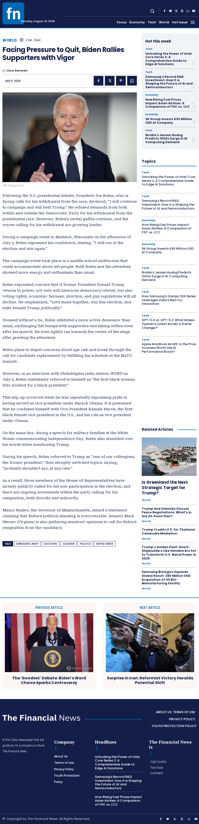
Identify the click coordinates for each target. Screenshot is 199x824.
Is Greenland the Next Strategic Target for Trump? (165, 487)
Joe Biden (68, 544)
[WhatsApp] (132, 81)
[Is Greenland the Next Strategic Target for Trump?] (169, 457)
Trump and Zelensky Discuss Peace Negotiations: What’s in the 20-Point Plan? (166, 512)
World (9, 40)
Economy (151, 95)
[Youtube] (194, 11)
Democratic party (27, 544)
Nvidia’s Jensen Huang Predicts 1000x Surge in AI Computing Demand (166, 138)
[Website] (182, 11)
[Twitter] (176, 11)
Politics (85, 544)
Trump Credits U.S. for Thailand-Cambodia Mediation (169, 531)
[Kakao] (170, 11)
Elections (50, 544)
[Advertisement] (170, 387)
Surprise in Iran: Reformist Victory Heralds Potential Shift (150, 680)
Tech (148, 49)
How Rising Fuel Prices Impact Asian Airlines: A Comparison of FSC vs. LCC (167, 103)
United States (104, 544)
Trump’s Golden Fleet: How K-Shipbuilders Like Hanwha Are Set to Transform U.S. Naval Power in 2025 (169, 553)
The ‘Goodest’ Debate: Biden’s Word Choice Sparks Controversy (49, 680)
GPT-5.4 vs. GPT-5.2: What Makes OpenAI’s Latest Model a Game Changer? (168, 324)
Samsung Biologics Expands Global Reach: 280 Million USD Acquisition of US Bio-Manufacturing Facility (166, 577)
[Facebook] (164, 11)
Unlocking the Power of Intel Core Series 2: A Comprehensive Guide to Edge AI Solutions (168, 59)
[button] (152, 11)
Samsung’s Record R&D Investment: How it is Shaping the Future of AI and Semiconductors (169, 82)
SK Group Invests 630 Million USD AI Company (168, 120)
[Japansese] (188, 11)
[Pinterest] (121, 81)
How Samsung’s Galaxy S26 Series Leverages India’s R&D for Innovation (169, 300)
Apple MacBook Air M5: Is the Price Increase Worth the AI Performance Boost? (169, 348)
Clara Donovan (16, 70)
